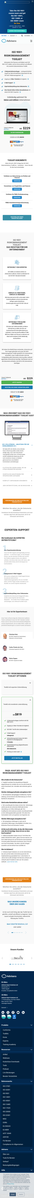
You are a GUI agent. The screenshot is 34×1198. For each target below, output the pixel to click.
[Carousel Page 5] (22, 932)
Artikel (5, 1054)
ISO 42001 (6, 1090)
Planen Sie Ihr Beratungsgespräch (17, 641)
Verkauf (5, 1161)
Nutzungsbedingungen (11, 1165)
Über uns (6, 1154)
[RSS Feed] (23, 1013)
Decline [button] (21, 1194)
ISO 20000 (6, 1112)
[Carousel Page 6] (24, 964)
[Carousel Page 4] (19, 932)
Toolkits (5, 1034)
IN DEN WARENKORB (17, 132)
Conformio (6, 1030)
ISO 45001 (6, 1101)
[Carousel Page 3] (17, 932)
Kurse (5, 1037)
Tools (5, 1065)
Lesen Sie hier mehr (12, 861)
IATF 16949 (7, 1133)
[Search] (22, 36)
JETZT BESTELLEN (17, 758)
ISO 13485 (6, 1104)
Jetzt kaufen (17, 382)
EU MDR (6, 1130)
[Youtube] (18, 1013)
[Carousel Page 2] (15, 932)
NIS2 (4, 1119)
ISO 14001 (6, 1097)
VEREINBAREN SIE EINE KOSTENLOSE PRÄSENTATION (17, 501)
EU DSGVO (6, 1126)
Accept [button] (12, 1194)
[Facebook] (13, 1013)
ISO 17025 (6, 1108)
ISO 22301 (6, 1115)
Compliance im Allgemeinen (13, 1144)
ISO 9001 (6, 1093)
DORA (5, 1122)
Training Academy (9, 1044)
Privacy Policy (10, 1184)
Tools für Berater (9, 1158)
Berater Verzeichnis (10, 1076)
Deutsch (6, 129)
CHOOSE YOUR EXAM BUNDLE (17, 30)
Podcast (6, 1069)
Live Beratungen (9, 1073)
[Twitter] (8, 1013)
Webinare (6, 1058)
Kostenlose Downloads (11, 1062)
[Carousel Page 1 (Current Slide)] (12, 932)
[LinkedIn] (2, 1013)
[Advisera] (7, 41)
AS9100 (6, 1137)
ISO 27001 (6, 1086)
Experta (5, 1041)
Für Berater (7, 1141)
